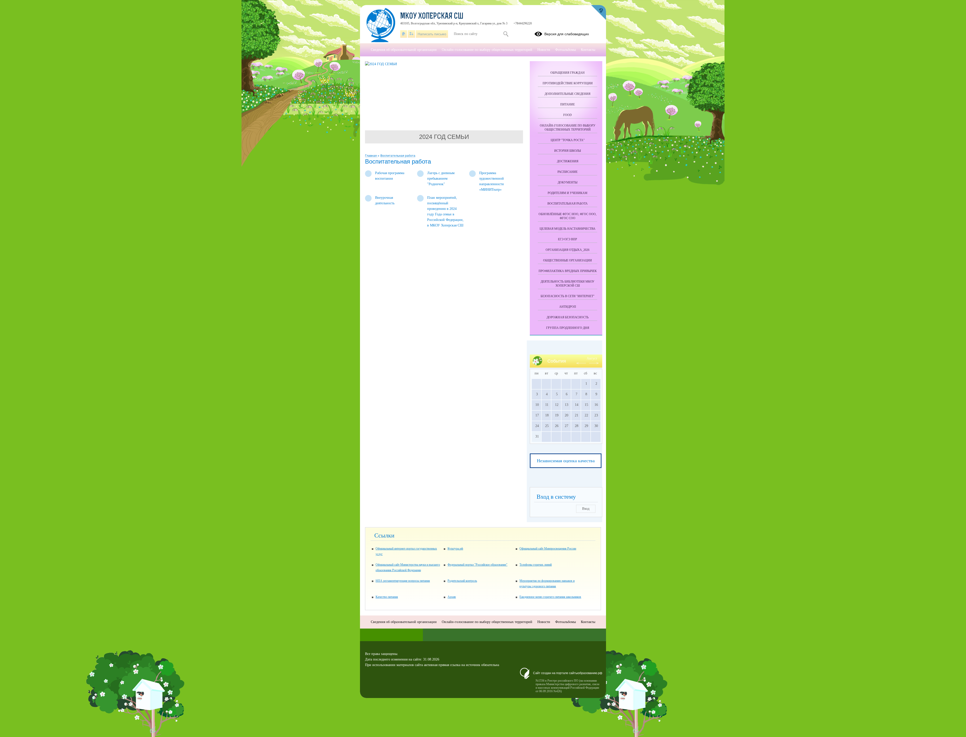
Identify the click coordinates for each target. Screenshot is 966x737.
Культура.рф (455, 548)
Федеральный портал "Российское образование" (477, 564)
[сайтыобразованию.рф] (598, 12)
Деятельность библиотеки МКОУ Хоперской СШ (567, 283)
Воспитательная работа (397, 156)
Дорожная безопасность (568, 317)
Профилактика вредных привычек (568, 271)
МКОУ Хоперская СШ (431, 16)
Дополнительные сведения (567, 94)
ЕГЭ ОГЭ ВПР (567, 239)
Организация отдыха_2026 (567, 250)
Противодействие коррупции (568, 83)
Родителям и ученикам (567, 193)
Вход (585, 509)
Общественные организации (567, 260)
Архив (452, 597)
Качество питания (387, 597)
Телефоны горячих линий (535, 564)
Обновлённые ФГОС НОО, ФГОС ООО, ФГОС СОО (567, 216)
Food (567, 115)
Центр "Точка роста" (568, 140)
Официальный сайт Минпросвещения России (547, 548)
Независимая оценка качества (566, 460)
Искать (505, 34)
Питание (567, 104)
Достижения (567, 161)
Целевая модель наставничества (567, 228)
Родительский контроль (462, 581)
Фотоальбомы (565, 50)
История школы (567, 150)
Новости (543, 50)
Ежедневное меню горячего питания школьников (550, 597)
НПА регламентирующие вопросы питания (403, 581)
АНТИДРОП (567, 306)
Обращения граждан (567, 72)
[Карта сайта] (411, 34)
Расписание (567, 172)
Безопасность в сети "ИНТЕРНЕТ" (567, 296)
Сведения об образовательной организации (404, 50)
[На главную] (403, 34)
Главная (371, 156)
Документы (567, 182)
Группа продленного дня (567, 328)
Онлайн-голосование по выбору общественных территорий (567, 127)
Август (592, 358)
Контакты (588, 50)
